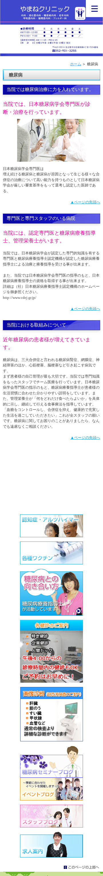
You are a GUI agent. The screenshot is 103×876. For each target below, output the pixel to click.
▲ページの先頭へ (85, 202)
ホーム (75, 64)
